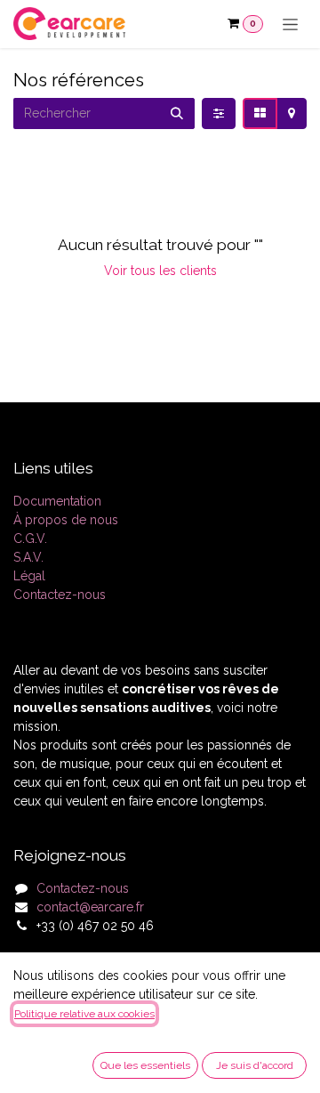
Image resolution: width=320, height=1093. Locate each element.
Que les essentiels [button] (145, 1065)
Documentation (57, 501)
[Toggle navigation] (290, 24)
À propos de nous (65, 520)
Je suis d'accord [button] (254, 1065)
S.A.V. (28, 557)
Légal (29, 576)
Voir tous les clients (160, 270)
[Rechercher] (177, 113)
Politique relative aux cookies (84, 1014)
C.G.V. (30, 538)
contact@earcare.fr (90, 907)
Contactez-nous (59, 594)
